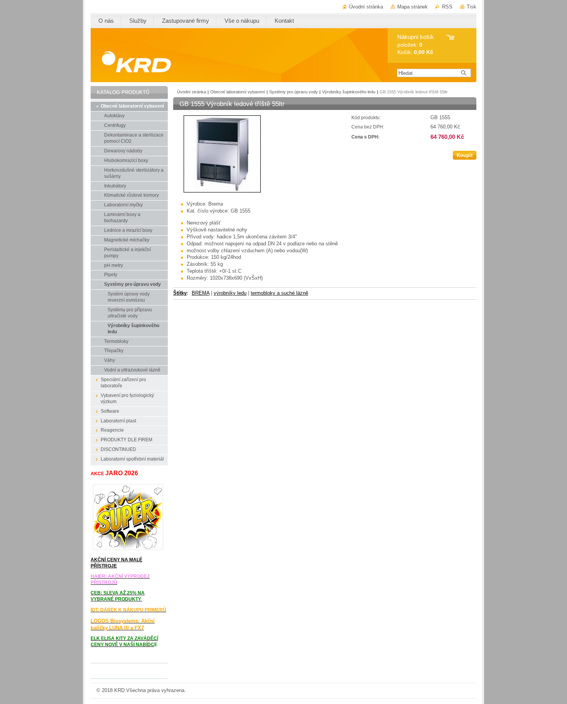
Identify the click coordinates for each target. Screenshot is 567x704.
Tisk (471, 7)
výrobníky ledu (230, 293)
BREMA (200, 293)
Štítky (180, 293)
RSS (447, 7)
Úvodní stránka (366, 7)
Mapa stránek (412, 7)
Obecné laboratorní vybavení (237, 91)
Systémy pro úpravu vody (293, 91)
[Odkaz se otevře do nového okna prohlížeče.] (222, 191)
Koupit (464, 155)
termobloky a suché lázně (279, 293)
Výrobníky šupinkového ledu (348, 91)
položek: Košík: (415, 44)
